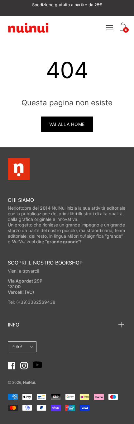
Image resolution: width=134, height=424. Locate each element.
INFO (13, 325)
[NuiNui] (28, 27)
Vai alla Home (67, 124)
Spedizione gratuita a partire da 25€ (67, 4)
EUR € (17, 347)
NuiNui (29, 382)
